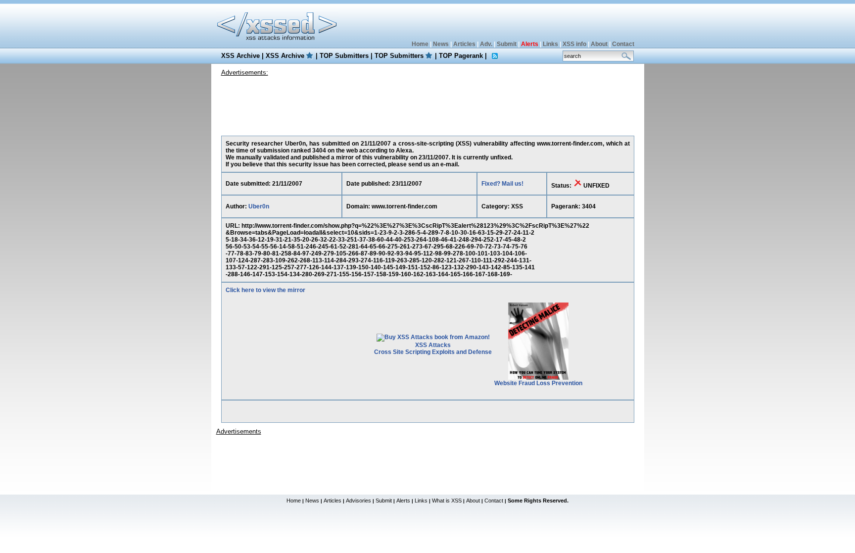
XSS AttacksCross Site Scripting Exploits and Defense (433, 348)
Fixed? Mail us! (502, 183)
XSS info (574, 44)
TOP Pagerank (461, 55)
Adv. (486, 44)
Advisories (358, 500)
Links (550, 44)
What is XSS (447, 500)
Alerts (403, 500)
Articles (464, 44)
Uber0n (258, 206)
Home (420, 44)
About (599, 44)
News (441, 44)
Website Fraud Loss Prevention (538, 383)
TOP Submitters (344, 55)
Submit (507, 44)
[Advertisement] (427, 103)
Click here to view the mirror (265, 290)
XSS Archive (240, 55)
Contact (623, 44)
